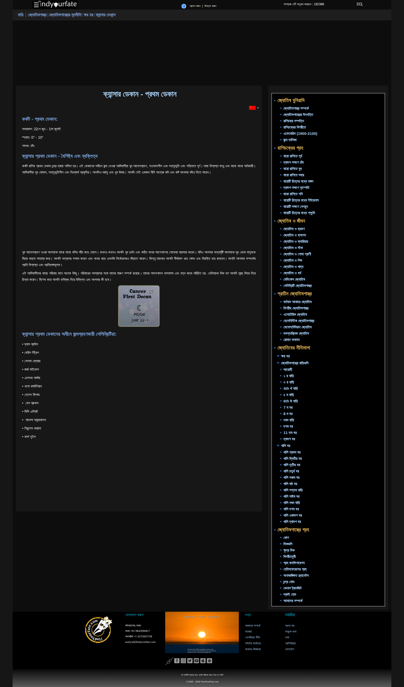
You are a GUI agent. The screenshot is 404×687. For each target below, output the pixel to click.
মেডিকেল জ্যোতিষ (294, 279)
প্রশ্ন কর (289, 625)
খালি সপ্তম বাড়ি (293, 490)
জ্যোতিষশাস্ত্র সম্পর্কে (296, 108)
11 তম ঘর (290, 433)
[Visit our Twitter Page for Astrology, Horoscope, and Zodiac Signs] (190, 661)
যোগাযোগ (289, 649)
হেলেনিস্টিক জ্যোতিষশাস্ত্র (298, 321)
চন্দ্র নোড (289, 582)
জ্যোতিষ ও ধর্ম (292, 273)
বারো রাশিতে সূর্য (292, 156)
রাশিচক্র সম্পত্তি (293, 121)
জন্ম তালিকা (289, 140)
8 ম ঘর (287, 414)
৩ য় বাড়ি (288, 382)
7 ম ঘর (287, 407)
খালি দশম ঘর (291, 509)
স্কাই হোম (289, 595)
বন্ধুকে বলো (290, 631)
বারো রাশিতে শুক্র (293, 175)
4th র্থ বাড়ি (290, 388)
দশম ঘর (288, 426)
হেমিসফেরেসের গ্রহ (295, 569)
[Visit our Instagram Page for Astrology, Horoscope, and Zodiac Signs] (183, 661)
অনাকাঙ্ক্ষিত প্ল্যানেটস (296, 576)
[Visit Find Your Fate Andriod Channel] (209, 661)
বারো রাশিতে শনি (293, 194)
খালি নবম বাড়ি (291, 503)
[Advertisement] (202, 53)
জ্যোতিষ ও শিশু (292, 261)
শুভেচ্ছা (248, 631)
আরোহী (287, 369)
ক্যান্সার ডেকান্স (106, 14)
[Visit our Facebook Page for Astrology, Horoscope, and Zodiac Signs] (177, 661)
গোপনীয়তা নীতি (252, 637)
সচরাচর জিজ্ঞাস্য (253, 649)
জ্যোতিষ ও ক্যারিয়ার (295, 242)
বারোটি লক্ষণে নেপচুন (295, 206)
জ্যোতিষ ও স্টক (293, 248)
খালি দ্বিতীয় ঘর (292, 458)
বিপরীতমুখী (289, 557)
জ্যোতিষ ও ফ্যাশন (294, 235)
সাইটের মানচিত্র (253, 643)
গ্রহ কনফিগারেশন (294, 563)
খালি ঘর (285, 446)
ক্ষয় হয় (88, 14)
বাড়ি (21, 14)
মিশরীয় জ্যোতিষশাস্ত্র (295, 308)
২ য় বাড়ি (288, 376)
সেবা (287, 637)
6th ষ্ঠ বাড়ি (290, 401)
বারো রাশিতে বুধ (292, 169)
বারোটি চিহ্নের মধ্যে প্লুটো (299, 213)
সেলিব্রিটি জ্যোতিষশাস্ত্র (297, 286)
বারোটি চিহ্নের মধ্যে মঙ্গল (298, 181)
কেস (221, 674)
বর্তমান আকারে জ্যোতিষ (297, 302)
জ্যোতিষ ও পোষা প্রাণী (297, 254)
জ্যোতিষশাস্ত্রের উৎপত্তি (298, 115)
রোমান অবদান (291, 340)
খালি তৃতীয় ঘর (291, 465)
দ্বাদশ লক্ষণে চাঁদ (293, 162)
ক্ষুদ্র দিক (289, 550)
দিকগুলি (287, 544)
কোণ (286, 538)
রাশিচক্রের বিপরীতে (294, 127)
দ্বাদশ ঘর (289, 439)
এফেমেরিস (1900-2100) (300, 134)
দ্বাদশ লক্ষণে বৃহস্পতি (296, 188)
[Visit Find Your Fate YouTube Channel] (196, 661)
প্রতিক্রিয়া (290, 643)
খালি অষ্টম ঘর (291, 496)
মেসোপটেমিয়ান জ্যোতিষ (297, 327)
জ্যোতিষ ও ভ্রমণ (294, 229)
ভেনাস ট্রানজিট (292, 588)
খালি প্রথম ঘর (291, 452)
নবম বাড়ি (288, 420)
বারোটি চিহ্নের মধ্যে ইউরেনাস (301, 200)
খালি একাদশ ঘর (292, 515)
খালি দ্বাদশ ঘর (292, 522)
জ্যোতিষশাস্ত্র (37, 14)
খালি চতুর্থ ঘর (291, 471)
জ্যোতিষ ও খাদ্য (293, 267)
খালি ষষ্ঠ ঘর (290, 484)
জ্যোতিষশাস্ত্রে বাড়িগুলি (294, 363)
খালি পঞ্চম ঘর (291, 477)
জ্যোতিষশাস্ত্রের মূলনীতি (65, 14)
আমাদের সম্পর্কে (292, 601)
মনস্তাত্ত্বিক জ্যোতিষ (296, 333)
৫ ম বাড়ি (288, 395)
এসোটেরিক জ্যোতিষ (295, 314)
